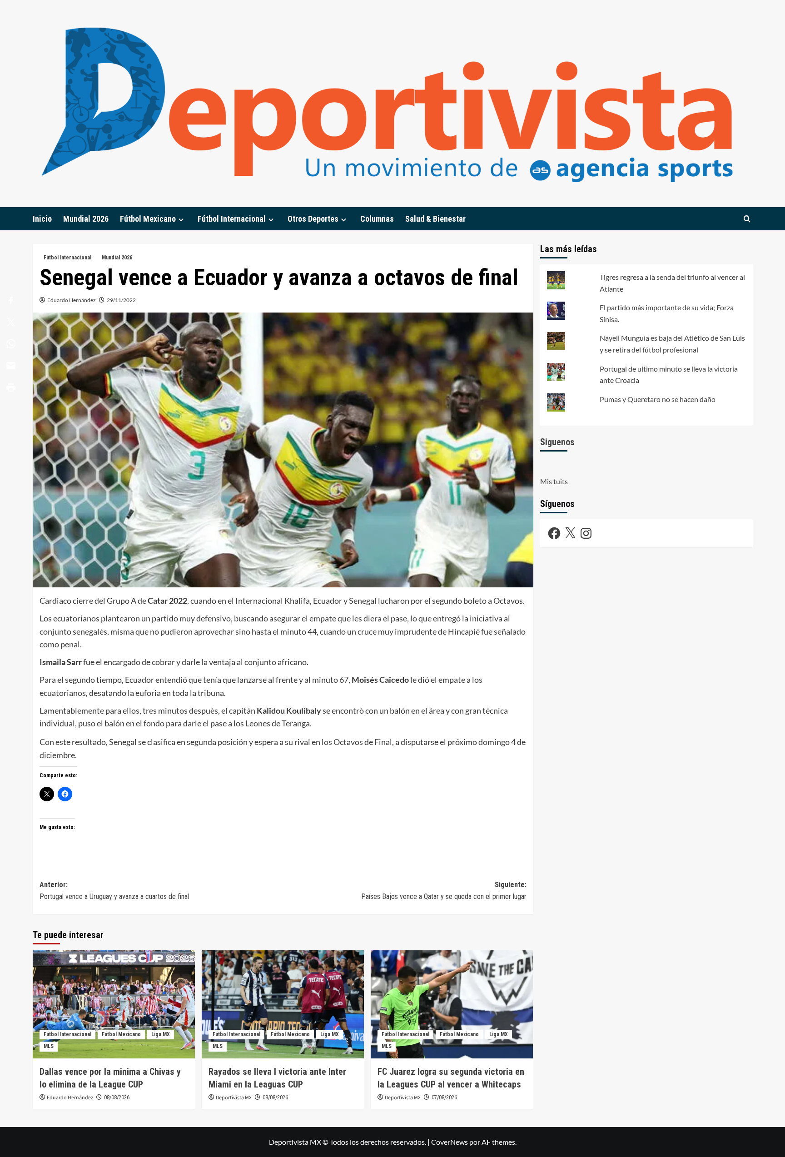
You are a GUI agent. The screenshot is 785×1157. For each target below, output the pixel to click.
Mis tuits (554, 481)
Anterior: (114, 890)
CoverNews (449, 1141)
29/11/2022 (121, 300)
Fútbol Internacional (232, 218)
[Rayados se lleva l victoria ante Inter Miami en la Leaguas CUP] (283, 1004)
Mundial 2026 (86, 218)
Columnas (377, 218)
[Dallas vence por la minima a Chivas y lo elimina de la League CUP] (114, 1004)
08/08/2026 (116, 1097)
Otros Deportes (313, 218)
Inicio (42, 218)
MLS (49, 1046)
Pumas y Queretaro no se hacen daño (657, 399)
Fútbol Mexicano (148, 218)
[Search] (747, 219)
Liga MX (160, 1034)
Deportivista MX (234, 1098)
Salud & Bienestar (435, 218)
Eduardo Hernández (71, 300)
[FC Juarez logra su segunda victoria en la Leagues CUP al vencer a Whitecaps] (452, 1004)
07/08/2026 (444, 1097)
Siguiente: (444, 890)
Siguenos (557, 442)
